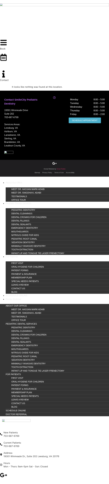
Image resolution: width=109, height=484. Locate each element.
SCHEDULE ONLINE (17, 295)
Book (3, 63)
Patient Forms (19, 270)
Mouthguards (20, 231)
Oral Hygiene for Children (27, 267)
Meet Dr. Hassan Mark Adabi (28, 189)
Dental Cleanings (21, 213)
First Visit (17, 263)
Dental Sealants (21, 224)
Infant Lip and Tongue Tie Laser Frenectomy (37, 253)
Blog (14, 292)
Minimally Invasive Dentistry (28, 246)
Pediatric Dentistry (23, 210)
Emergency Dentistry (24, 228)
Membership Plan (21, 277)
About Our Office (14, 182)
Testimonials (19, 196)
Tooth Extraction (22, 249)
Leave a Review (20, 285)
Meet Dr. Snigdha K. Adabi (26, 193)
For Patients (12, 256)
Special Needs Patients (25, 281)
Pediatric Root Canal (24, 239)
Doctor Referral (13, 299)
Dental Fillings (20, 221)
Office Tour (18, 200)
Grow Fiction (61, 169)
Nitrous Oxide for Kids (25, 235)
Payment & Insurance (24, 274)
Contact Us (18, 288)
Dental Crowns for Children (28, 217)
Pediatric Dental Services (18, 203)
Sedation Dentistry (23, 242)
